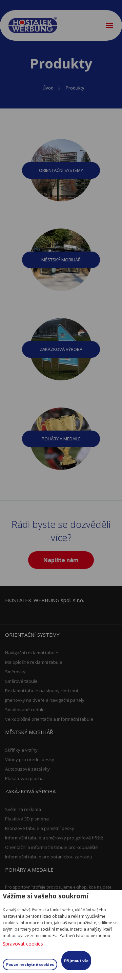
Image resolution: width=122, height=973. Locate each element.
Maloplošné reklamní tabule (33, 662)
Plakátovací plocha (24, 778)
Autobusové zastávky (27, 769)
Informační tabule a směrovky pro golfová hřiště (54, 838)
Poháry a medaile (61, 439)
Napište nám (61, 560)
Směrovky (15, 672)
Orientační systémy (61, 170)
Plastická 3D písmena (27, 819)
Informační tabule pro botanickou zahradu (48, 857)
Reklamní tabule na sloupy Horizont (41, 691)
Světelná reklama (23, 809)
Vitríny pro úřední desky (29, 759)
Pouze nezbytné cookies (30, 964)
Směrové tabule (21, 681)
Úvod (48, 88)
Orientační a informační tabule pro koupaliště (51, 847)
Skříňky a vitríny (21, 750)
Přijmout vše (76, 960)
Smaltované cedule (25, 710)
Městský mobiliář (61, 260)
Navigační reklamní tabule (31, 653)
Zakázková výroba (61, 349)
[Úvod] (33, 25)
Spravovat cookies (23, 943)
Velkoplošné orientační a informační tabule (49, 719)
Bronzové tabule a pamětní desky (39, 828)
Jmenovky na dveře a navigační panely (44, 700)
